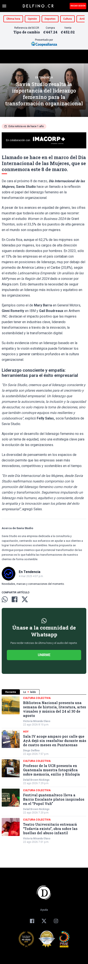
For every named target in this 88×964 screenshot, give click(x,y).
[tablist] (44, 692)
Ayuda (44, 909)
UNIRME (44, 655)
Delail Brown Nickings (36, 779)
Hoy (26, 731)
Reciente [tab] (10, 692)
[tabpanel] (44, 770)
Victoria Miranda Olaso (36, 721)
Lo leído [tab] (29, 692)
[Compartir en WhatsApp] (5, 599)
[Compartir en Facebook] (14, 599)
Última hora (13, 18)
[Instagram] (56, 921)
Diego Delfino (31, 750)
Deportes (50, 18)
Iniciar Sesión (77, 6)
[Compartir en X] (24, 599)
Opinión (32, 18)
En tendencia (44, 77)
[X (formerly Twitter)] (44, 921)
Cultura (67, 18)
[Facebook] (32, 921)
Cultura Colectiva (37, 698)
